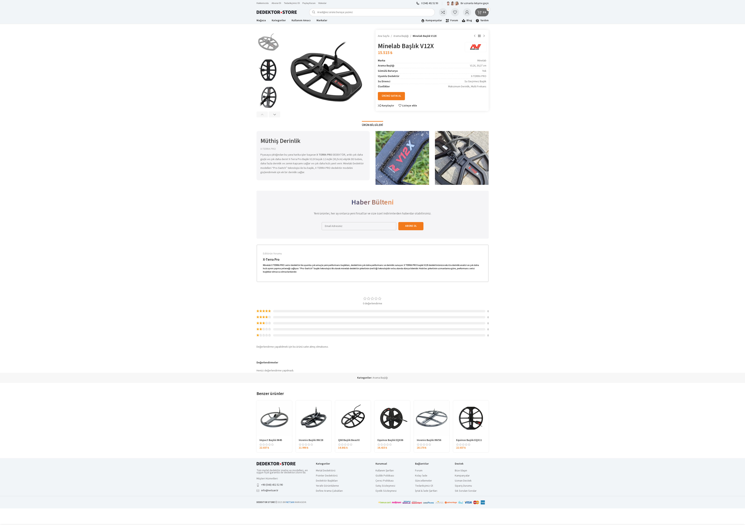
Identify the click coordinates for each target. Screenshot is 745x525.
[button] (262, 114)
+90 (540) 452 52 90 (272, 485)
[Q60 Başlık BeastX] (353, 418)
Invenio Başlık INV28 (311, 440)
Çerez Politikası (385, 481)
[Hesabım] (467, 12)
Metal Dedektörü (325, 471)
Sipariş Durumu (463, 486)
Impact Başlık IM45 (270, 440)
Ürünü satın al (391, 96)
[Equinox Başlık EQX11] (471, 418)
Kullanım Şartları (385, 471)
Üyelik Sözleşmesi (386, 491)
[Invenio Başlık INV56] (431, 418)
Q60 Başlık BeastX (349, 440)
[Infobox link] (427, 3)
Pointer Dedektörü (327, 476)
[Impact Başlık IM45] (274, 418)
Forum (418, 471)
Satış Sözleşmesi (385, 486)
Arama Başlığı (401, 36)
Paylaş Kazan (309, 3)
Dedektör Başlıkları (327, 481)
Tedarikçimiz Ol (292, 3)
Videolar (322, 3)
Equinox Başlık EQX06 (390, 440)
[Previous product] (474, 36)
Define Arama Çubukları (329, 491)
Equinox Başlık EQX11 (469, 440)
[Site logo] (277, 12)
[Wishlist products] (455, 12)
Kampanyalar (462, 476)
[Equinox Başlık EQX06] (392, 418)
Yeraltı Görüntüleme (327, 486)
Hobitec (423, 268)
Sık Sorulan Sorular (466, 491)
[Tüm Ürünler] (479, 36)
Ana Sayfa (383, 36)
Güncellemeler (423, 481)
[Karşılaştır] (443, 12)
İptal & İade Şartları (426, 491)
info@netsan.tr (269, 490)
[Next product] (484, 36)
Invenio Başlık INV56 (429, 440)
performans (377, 265)
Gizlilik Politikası (385, 476)
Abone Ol (276, 3)
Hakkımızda (263, 3)
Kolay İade (421, 476)
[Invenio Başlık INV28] (313, 418)
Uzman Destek (463, 481)
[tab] (372, 123)
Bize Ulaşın (461, 471)
